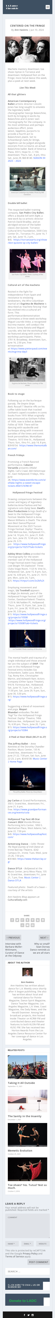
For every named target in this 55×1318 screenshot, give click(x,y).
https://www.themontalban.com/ (27, 447)
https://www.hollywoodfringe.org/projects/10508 (27, 616)
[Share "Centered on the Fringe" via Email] (27, 925)
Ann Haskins (21, 29)
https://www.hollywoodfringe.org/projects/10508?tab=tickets (27, 622)
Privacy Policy (30, 1253)
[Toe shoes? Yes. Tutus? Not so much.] (27, 1169)
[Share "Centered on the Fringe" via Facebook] (12, 920)
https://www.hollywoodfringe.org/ (27, 698)
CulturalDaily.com (17, 899)
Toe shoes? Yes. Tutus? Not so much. (27, 1186)
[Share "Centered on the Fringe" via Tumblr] (27, 920)
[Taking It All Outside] (27, 1067)
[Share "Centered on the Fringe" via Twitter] (17, 920)
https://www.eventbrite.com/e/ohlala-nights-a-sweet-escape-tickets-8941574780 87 (27, 482)
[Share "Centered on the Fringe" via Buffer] (42, 920)
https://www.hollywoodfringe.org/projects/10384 (27, 729)
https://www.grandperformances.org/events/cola (27, 811)
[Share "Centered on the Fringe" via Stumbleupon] (22, 925)
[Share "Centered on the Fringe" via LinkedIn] (37, 920)
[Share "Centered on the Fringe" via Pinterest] (32, 920)
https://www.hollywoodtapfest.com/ (27, 836)
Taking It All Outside (21, 1083)
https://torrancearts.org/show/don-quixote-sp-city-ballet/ (27, 241)
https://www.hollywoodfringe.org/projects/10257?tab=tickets (27, 546)
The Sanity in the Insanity (25, 1116)
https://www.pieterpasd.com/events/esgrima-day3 (27, 350)
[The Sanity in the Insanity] (27, 1101)
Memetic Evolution (20, 1150)
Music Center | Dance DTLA (24, 879)
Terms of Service (14, 1256)
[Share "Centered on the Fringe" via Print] (32, 925)
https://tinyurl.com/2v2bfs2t (28, 580)
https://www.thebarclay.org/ (27, 860)
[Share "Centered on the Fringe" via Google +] (22, 920)
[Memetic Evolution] (27, 1135)
